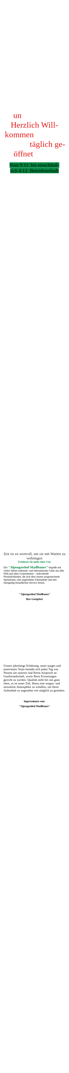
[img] (34, 268)
